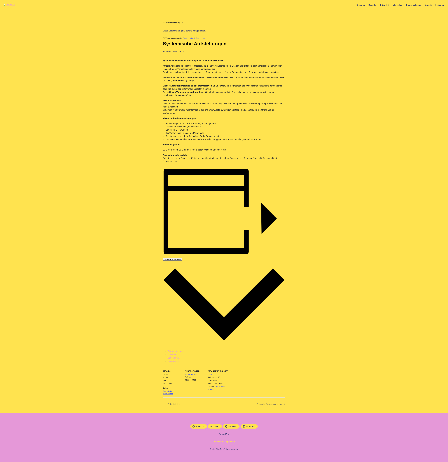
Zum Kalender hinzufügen (172, 259)
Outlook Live (173, 361)
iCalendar (172, 354)
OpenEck (211, 374)
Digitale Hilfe (175, 404)
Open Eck (224, 434)
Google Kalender (175, 351)
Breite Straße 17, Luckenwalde (224, 449)
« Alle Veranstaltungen (173, 23)
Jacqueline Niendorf (192, 374)
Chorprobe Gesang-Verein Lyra (270, 404)
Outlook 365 (173, 358)
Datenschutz (218, 442)
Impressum (230, 442)
